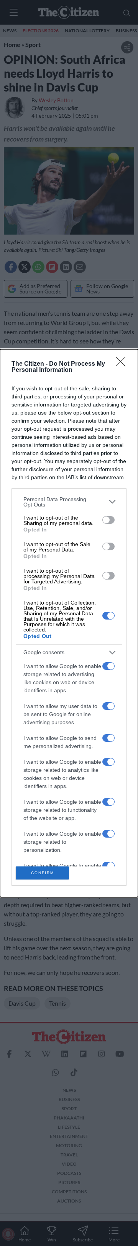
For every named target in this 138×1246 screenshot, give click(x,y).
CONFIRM (42, 873)
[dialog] (69, 623)
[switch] (108, 520)
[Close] (123, 364)
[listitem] (69, 501)
